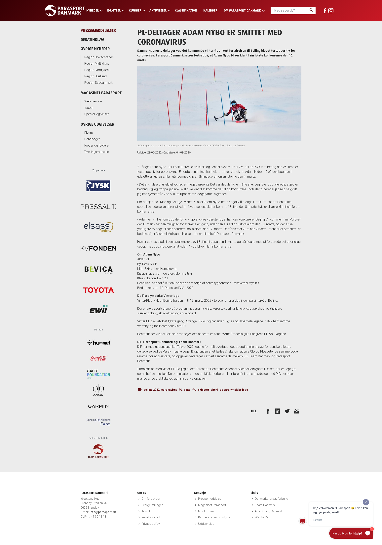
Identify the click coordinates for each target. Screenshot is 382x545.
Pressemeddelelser (98, 30)
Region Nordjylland (97, 70)
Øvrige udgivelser (97, 124)
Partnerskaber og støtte (214, 517)
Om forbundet (150, 498)
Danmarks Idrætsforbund (271, 498)
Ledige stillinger (152, 505)
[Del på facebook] (268, 411)
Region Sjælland (95, 76)
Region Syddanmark (98, 83)
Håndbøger (92, 139)
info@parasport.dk (103, 512)
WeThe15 (261, 517)
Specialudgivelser (96, 114)
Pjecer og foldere (96, 145)
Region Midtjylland (96, 63)
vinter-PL (190, 389)
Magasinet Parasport (101, 92)
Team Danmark (265, 505)
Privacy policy (150, 524)
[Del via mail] (296, 411)
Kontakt (146, 511)
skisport (203, 389)
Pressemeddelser (210, 498)
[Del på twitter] (287, 411)
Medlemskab (206, 511)
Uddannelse (206, 524)
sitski (214, 389)
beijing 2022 (152, 389)
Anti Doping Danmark (269, 511)
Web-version (93, 101)
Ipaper (89, 108)
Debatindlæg (92, 39)
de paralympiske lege (234, 389)
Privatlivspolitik (151, 517)
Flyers (88, 133)
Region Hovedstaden (99, 57)
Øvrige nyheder (95, 48)
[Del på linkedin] (277, 411)
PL (180, 389)
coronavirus (169, 389)
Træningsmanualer (97, 152)
